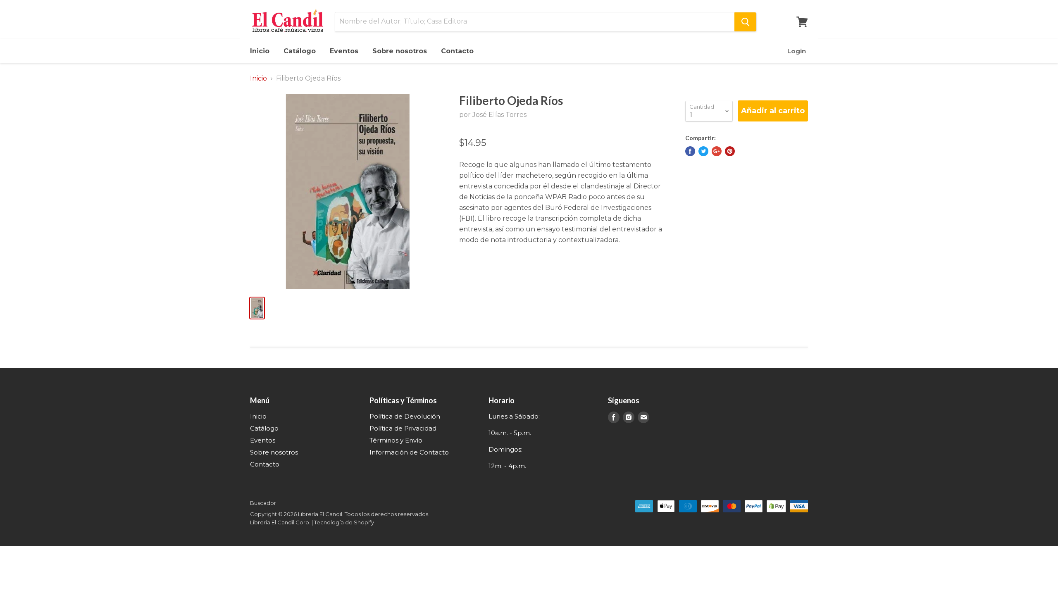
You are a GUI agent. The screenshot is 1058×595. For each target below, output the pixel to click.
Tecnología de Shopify (344, 522)
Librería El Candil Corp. (280, 522)
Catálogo (300, 51)
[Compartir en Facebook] (690, 151)
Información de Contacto (409, 452)
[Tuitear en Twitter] (703, 151)
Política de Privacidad (402, 428)
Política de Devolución (404, 416)
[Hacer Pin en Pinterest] (730, 151)
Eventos (344, 51)
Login (796, 51)
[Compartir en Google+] (717, 151)
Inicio (259, 51)
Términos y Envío (395, 440)
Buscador (263, 503)
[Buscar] (745, 21)
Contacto (457, 51)
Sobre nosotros (399, 51)
